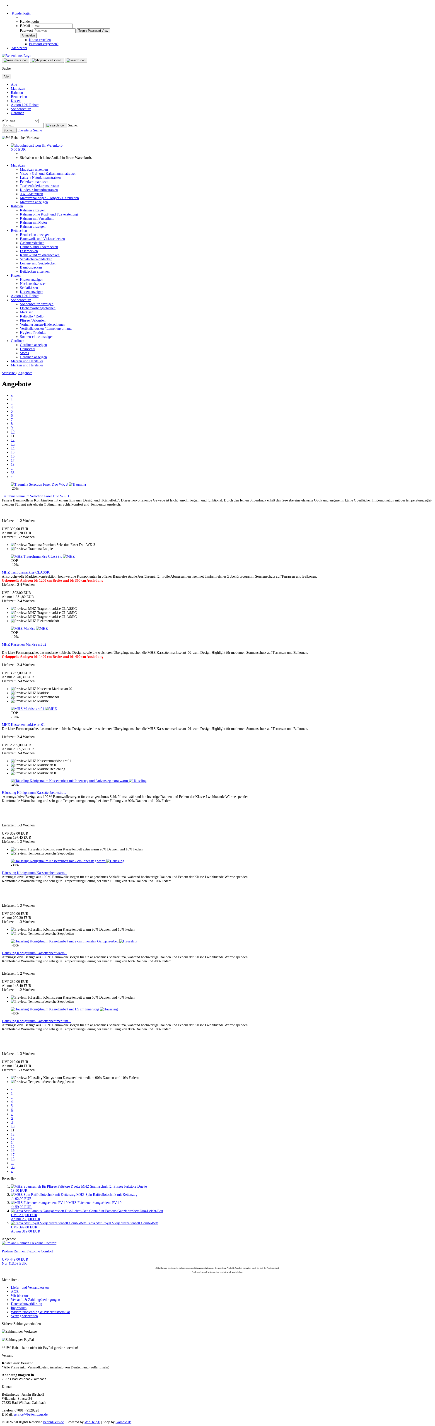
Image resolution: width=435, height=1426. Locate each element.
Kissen (16, 101)
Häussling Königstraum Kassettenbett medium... (36, 1021)
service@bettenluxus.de (31, 1414)
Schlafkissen (29, 288)
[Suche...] (56, 125)
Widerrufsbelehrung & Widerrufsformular (40, 1312)
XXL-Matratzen (31, 194)
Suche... (74, 125)
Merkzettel (19, 48)
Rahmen (17, 92)
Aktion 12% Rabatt (25, 105)
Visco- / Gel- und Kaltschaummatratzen (48, 173)
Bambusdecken (31, 267)
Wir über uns (20, 1296)
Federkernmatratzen (34, 182)
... (12, 403)
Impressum (19, 1308)
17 (12, 460)
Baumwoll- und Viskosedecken (42, 239)
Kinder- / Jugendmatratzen (39, 190)
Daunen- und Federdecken (39, 247)
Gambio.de (123, 1422)
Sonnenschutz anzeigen (36, 304)
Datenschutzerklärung (26, 1304)
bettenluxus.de (53, 1422)
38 (12, 473)
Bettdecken (19, 97)
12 (12, 440)
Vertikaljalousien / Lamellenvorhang (46, 328)
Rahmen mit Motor (33, 222)
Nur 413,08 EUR (15, 1261)
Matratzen (18, 88)
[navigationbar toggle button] (15, 60)
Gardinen (17, 113)
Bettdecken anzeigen (35, 235)
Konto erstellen (40, 40)
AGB (15, 1291)
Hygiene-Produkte (33, 332)
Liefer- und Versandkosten (30, 1287)
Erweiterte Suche (29, 130)
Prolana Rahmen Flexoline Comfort (27, 1251)
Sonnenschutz (21, 109)
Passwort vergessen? (43, 44)
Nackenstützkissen (33, 284)
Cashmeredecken (32, 243)
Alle (14, 84)
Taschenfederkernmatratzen (39, 186)
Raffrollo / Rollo (32, 316)
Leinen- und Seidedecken (38, 263)
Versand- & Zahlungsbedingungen (35, 1300)
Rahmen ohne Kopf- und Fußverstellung (49, 214)
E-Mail (25, 26)
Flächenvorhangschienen (38, 308)
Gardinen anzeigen (33, 345)
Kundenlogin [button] (21, 13)
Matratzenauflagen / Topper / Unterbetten (49, 198)
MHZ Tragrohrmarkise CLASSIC (26, 572)
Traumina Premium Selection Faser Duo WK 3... (37, 496)
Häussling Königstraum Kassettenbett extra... (34, 792)
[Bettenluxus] (16, 56)
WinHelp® (92, 1422)
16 (12, 456)
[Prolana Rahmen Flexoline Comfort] (29, 1243)
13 (12, 444)
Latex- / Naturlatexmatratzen (40, 177)
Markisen (26, 312)
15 (12, 452)
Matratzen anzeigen (34, 169)
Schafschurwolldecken (36, 259)
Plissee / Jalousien (33, 320)
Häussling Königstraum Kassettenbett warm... (34, 873)
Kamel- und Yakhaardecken (40, 255)
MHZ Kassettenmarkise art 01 (23, 724)
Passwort (26, 30)
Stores (24, 353)
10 (12, 432)
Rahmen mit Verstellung (37, 218)
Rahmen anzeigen (33, 210)
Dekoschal (27, 349)
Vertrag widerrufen (24, 1316)
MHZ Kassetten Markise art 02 (24, 644)
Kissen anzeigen (31, 279)
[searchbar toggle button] (76, 60)
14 (12, 448)
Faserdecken (29, 251)
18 (12, 464)
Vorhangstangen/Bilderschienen (42, 324)
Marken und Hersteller (27, 361)
